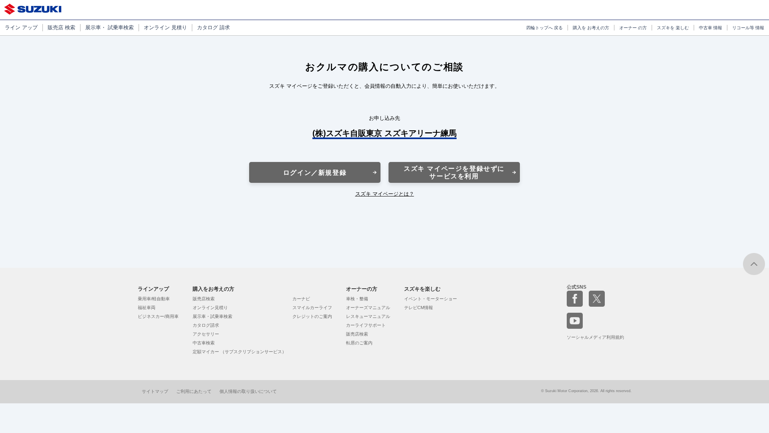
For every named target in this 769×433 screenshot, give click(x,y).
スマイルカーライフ (312, 307)
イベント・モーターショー (430, 298)
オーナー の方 (633, 27)
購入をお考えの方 (213, 289)
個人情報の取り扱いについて (248, 391)
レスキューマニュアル (368, 316)
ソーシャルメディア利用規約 (595, 337)
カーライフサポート (366, 325)
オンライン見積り (210, 307)
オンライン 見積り (165, 27)
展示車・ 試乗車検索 (109, 27)
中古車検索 (204, 342)
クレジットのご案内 (312, 316)
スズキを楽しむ (422, 289)
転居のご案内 (359, 342)
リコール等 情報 (748, 27)
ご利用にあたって (193, 391)
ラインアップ (153, 289)
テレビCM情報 (418, 307)
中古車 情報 (710, 27)
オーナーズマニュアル (368, 307)
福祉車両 (146, 307)
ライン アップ (21, 27)
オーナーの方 (361, 289)
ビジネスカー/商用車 (158, 316)
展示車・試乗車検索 (212, 316)
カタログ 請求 (213, 27)
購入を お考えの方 (591, 27)
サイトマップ (155, 391)
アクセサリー (206, 334)
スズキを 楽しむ (673, 27)
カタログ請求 (206, 325)
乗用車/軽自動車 (154, 298)
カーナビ (301, 298)
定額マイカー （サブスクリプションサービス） (239, 351)
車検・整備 (357, 298)
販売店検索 (204, 298)
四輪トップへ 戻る (544, 27)
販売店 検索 (61, 27)
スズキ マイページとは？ (384, 194)
